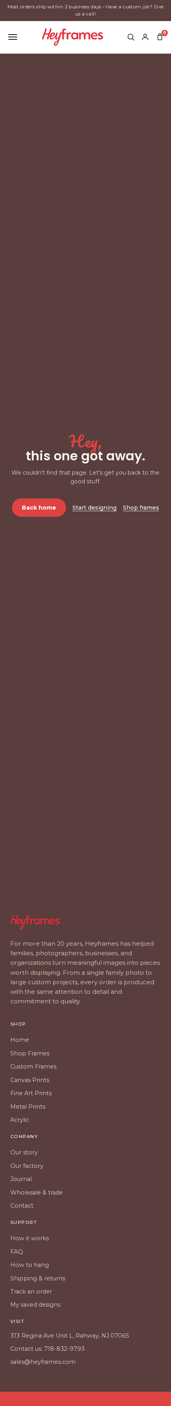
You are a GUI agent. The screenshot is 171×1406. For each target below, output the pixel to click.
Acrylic (19, 1119)
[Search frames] (130, 37)
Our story (24, 1152)
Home (19, 1039)
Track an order (31, 1291)
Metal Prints (27, 1106)
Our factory (26, 1165)
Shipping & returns (37, 1278)
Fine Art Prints (31, 1093)
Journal (21, 1179)
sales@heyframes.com (43, 1361)
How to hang (29, 1264)
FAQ (16, 1251)
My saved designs (35, 1304)
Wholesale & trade (36, 1192)
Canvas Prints (29, 1080)
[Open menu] (13, 37)
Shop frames (141, 507)
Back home (39, 507)
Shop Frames (29, 1053)
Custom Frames (33, 1066)
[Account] (145, 37)
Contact (21, 1205)
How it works (29, 1238)
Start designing (94, 507)
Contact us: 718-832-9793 (47, 1348)
